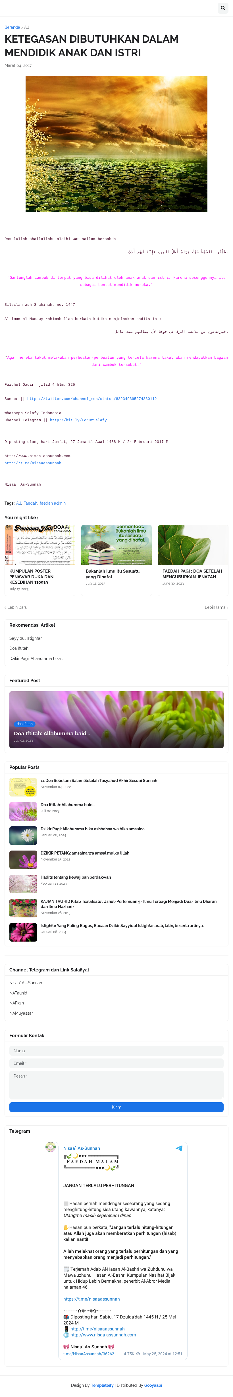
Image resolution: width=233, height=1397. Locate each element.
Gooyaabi (153, 1385)
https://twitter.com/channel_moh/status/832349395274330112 (92, 399)
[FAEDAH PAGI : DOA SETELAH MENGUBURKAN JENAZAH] (193, 545)
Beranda (12, 27)
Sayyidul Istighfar (25, 638)
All (26, 27)
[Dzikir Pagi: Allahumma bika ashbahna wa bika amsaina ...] (23, 835)
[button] (223, 8)
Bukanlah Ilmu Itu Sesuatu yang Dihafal (113, 574)
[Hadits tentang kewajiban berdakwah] (23, 884)
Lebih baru (17, 607)
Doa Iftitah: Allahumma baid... (68, 804)
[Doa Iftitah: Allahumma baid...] (23, 811)
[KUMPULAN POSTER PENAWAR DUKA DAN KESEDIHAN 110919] (40, 545)
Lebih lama (215, 607)
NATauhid (18, 993)
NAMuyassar (21, 1013)
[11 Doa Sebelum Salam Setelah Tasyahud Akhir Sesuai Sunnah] (23, 787)
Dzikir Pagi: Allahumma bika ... (37, 658)
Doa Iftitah (18, 648)
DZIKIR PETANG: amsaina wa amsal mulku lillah (85, 853)
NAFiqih (16, 1003)
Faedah (30, 503)
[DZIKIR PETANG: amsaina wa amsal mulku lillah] (23, 860)
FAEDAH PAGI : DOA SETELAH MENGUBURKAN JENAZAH (192, 574)
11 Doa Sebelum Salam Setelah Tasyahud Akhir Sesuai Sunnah (99, 780)
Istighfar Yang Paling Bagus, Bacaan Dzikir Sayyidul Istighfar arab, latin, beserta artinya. (122, 925)
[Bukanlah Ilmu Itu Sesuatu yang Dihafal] (116, 545)
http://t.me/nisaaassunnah (33, 463)
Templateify (102, 1385)
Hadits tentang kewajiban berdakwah (76, 877)
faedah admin (53, 503)
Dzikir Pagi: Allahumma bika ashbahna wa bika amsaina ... (94, 829)
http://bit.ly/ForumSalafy (78, 420)
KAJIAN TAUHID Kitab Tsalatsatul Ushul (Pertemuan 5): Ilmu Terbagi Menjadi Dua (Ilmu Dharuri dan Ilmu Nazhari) (129, 904)
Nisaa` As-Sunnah (25, 983)
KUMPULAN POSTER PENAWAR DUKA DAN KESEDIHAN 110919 (31, 577)
